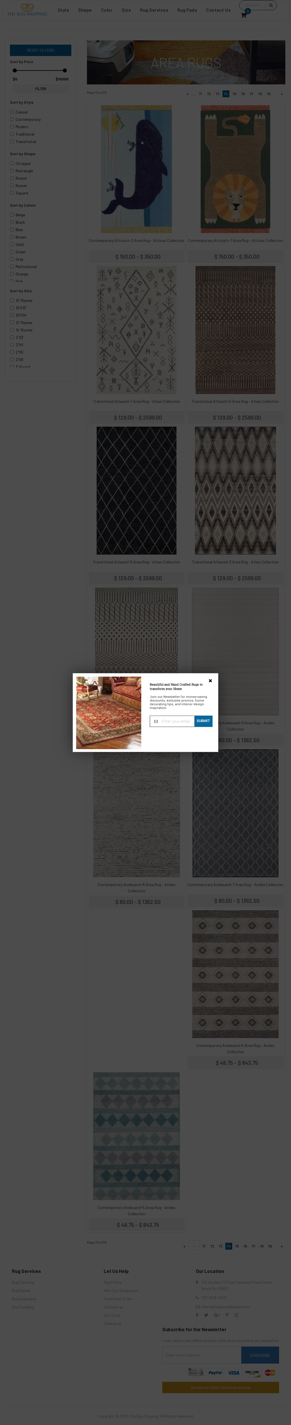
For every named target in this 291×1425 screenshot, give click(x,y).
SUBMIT (203, 721)
